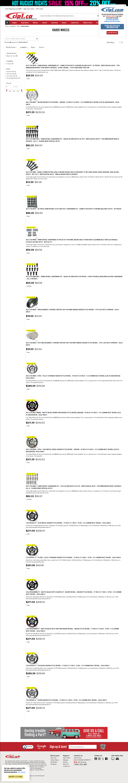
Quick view (32, 83)
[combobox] (70, 16)
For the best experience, (112, 19)
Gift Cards (39, 8)
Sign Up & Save (29, 8)
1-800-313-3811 (80, 764)
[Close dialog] (125, 6)
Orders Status (55, 760)
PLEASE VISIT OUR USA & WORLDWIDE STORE (112, 27)
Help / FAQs (66, 758)
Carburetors (75, 23)
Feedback (54, 764)
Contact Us (66, 766)
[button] (120, 42)
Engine (14, 23)
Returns (65, 762)
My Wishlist (54, 762)
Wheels (35, 23)
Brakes (64, 23)
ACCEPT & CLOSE (16, 777)
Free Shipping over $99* (13, 8)
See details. (22, 772)
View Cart (54, 758)
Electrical (55, 23)
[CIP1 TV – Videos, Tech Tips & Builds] (113, 759)
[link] (37, 3)
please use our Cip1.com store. (112, 21)
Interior (44, 23)
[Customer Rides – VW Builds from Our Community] (117, 759)
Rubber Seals (87, 23)
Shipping (65, 760)
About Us (66, 764)
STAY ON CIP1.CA (112, 33)
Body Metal (25, 23)
